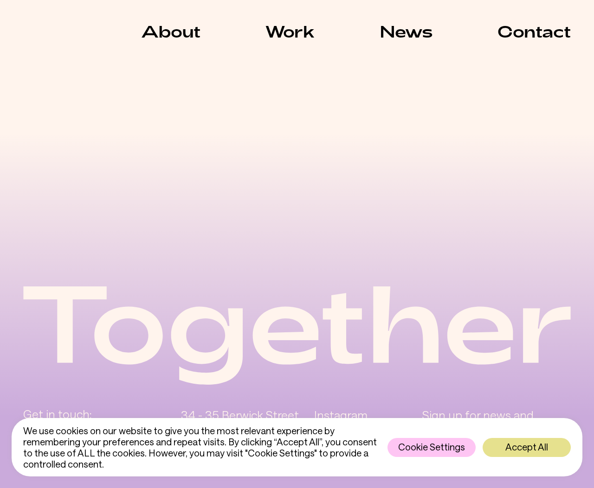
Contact (534, 31)
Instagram (341, 415)
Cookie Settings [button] (431, 446)
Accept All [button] (526, 446)
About (170, 31)
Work (290, 31)
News (406, 31)
